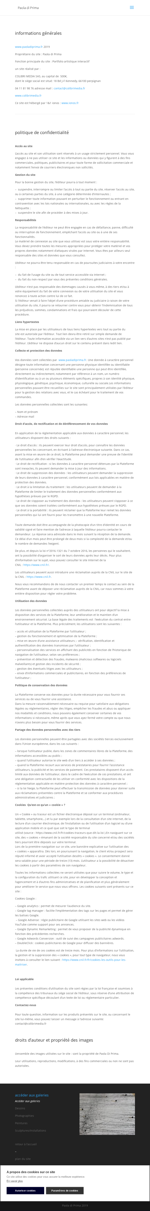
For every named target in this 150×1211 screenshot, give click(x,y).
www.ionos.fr (70, 103)
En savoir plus (15, 1181)
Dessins (20, 1108)
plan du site (23, 1159)
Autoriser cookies (25, 1190)
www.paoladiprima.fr (29, 47)
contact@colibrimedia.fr (69, 88)
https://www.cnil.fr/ (36, 565)
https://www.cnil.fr (39, 577)
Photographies (24, 1116)
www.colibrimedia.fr (28, 95)
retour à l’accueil (26, 1144)
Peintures (21, 1123)
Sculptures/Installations (30, 1130)
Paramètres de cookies (64, 1190)
